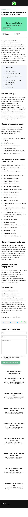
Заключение (9, 87)
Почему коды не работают (14, 80)
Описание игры (11, 71)
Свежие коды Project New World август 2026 (14, 424)
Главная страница (6, 9)
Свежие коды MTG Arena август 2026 (14, 484)
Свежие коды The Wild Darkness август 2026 (14, 454)
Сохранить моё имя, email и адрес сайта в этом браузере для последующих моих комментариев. (14, 357)
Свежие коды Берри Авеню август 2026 (14, 469)
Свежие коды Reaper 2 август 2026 (14, 394)
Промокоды (7, 28)
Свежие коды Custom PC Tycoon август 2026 (14, 409)
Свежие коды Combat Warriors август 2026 (14, 439)
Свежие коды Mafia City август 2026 (14, 379)
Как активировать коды (13, 73)
